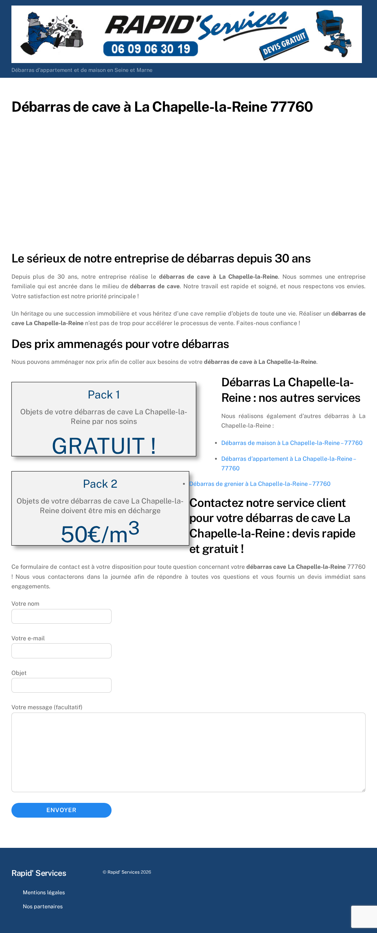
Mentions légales (44, 892)
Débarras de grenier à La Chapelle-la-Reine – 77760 (260, 483)
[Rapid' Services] (186, 60)
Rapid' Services (124, 872)
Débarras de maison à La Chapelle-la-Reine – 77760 (292, 442)
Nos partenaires (43, 906)
